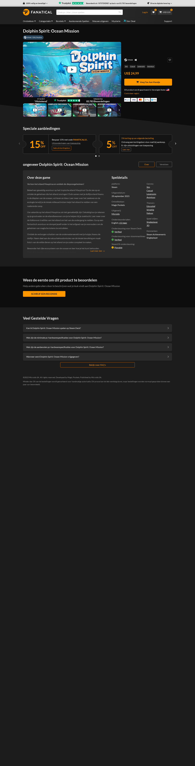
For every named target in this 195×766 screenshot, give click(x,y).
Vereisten (164, 164)
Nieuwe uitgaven (100, 21)
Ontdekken (28, 21)
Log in (145, 12)
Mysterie (116, 21)
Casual (132, 67)
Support (168, 21)
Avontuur (150, 67)
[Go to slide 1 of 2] (96, 156)
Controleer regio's (131, 93)
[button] (35, 3)
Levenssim (141, 67)
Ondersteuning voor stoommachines (128, 236)
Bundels (60, 21)
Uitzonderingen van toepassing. (66, 143)
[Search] (120, 12)
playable (118, 247)
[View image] (35, 110)
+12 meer (123, 223)
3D (148, 225)
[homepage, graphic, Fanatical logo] (37, 12)
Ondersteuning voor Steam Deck (126, 228)
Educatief (151, 206)
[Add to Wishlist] (169, 60)
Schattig (150, 209)
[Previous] (19, 144)
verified (118, 231)
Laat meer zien (96, 251)
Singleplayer (152, 222)
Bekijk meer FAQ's (97, 365)
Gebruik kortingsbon (61, 148)
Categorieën (45, 21)
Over (146, 164)
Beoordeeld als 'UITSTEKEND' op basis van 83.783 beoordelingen (111, 3)
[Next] (175, 144)
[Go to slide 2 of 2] (99, 156)
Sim (126, 67)
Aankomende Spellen (79, 21)
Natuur (150, 213)
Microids (116, 214)
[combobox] (97, 12)
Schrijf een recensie (44, 293)
